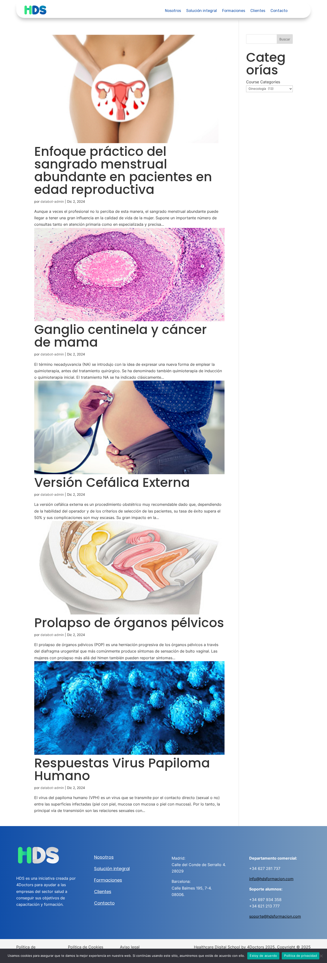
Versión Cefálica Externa (112, 482)
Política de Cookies (85, 947)
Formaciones (233, 11)
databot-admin (52, 201)
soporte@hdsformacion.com (275, 916)
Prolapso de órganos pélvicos (129, 623)
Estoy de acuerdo (263, 955)
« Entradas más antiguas (58, 817)
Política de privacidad (300, 955)
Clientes (257, 11)
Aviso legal (130, 947)
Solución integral (201, 11)
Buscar (284, 39)
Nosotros (173, 11)
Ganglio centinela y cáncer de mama (120, 336)
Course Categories (263, 81)
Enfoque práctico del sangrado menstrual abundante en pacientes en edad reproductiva (123, 170)
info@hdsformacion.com (271, 878)
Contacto (279, 11)
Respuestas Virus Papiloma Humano (122, 769)
